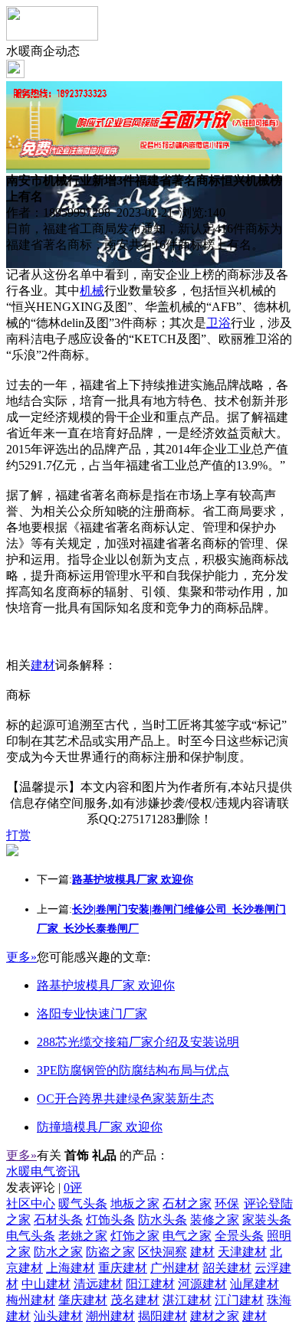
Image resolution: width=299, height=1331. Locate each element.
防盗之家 (110, 1251)
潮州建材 (110, 1316)
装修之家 (214, 1219)
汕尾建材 (254, 1283)
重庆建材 (122, 1267)
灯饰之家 (134, 1235)
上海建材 (70, 1267)
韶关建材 (226, 1267)
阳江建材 (150, 1283)
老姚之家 (82, 1235)
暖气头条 (82, 1203)
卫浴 (218, 322)
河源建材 (202, 1283)
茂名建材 (134, 1299)
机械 (92, 290)
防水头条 (162, 1219)
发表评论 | (44, 1187)
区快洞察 (162, 1251)
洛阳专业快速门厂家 (92, 1013)
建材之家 (214, 1316)
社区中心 (30, 1203)
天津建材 (242, 1251)
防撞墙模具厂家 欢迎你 (100, 1126)
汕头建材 (58, 1316)
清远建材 (98, 1283)
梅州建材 (30, 1299)
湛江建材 (187, 1299)
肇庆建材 (82, 1299)
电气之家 (187, 1235)
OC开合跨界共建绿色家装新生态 (125, 1098)
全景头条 (239, 1235)
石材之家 (187, 1203)
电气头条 (30, 1235)
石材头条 (58, 1219)
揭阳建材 (162, 1316)
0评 (73, 1187)
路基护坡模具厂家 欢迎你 (106, 985)
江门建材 (239, 1299)
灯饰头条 (110, 1219)
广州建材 (174, 1267)
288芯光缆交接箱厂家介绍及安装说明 (138, 1041)
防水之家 (58, 1251)
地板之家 (134, 1203)
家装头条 (266, 1219)
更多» (21, 956)
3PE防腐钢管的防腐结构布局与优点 (133, 1070)
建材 (43, 665)
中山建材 (46, 1283)
